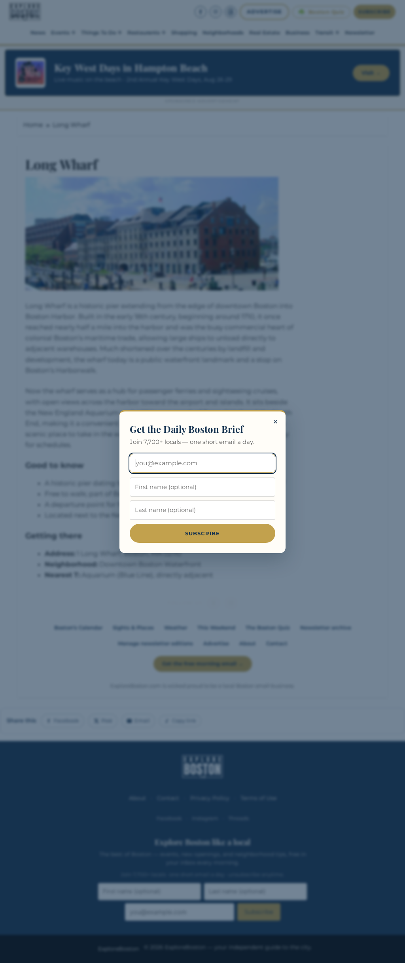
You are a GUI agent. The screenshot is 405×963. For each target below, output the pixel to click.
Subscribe (202, 533)
